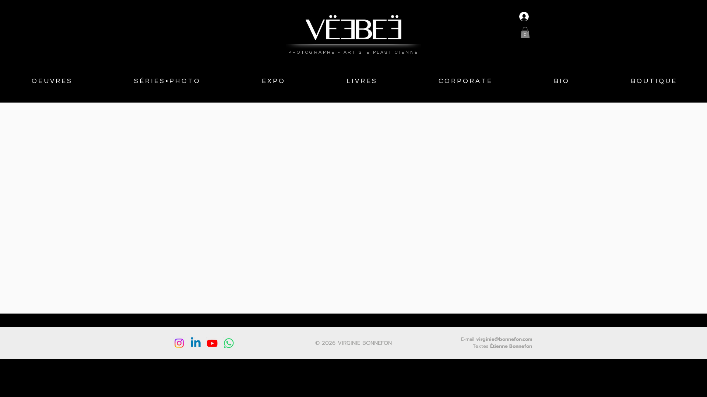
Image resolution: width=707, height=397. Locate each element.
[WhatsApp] (229, 343)
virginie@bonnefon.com (504, 339)
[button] (525, 32)
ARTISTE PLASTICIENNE (381, 52)
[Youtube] (212, 343)
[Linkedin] (196, 343)
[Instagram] (179, 343)
